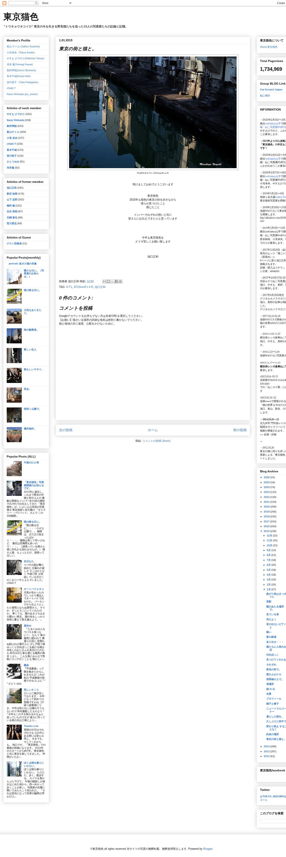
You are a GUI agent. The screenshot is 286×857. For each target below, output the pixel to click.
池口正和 (100, 287)
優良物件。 (30, 428)
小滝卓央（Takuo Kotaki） (21, 52)
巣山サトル (13, 131)
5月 (269, 569)
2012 (267, 756)
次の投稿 (65, 430)
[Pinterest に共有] (120, 281)
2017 (267, 521)
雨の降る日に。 (32, 290)
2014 (267, 746)
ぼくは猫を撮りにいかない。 (34, 764)
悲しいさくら (31, 689)
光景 (268, 693)
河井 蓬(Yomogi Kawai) (20, 64)
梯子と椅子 (272, 703)
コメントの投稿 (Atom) (156, 440)
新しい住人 (30, 349)
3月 (269, 579)
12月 (270, 535)
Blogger (207, 848)
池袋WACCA (267, 210)
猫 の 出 (270, 689)
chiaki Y (11, 88)
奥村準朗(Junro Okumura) (21, 70)
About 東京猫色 (268, 46)
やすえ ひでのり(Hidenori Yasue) (25, 58)
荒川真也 (12, 223)
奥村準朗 (12, 126)
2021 (267, 501)
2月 (269, 584)
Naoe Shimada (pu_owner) (22, 94)
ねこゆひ (265, 95)
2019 (267, 511)
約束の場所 (272, 734)
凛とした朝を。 (275, 716)
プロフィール (273, 698)
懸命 (26, 665)
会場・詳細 (268, 434)
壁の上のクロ (273, 674)
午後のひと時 (31, 462)
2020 (267, 506)
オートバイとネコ (34, 589)
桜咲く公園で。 (32, 408)
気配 (268, 601)
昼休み (27, 625)
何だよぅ (271, 619)
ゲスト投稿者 (14, 243)
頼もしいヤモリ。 (34, 369)
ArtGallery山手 (273, 231)
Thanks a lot (31, 726)
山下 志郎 (12, 199)
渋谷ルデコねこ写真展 (272, 281)
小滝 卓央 (12, 138)
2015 (267, 531)
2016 (267, 526)
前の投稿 (240, 430)
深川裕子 (12, 155)
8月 (269, 555)
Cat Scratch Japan (271, 89)
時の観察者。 (31, 329)
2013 (267, 751)
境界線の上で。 (275, 679)
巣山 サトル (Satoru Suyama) (23, 46)
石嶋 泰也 (12, 217)
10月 (270, 545)
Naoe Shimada (15, 120)
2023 (267, 492)
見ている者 (272, 614)
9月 (269, 550)
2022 (267, 497)
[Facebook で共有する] (116, 281)
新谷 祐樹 (12, 193)
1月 (269, 589)
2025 (267, 482)
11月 (270, 540)
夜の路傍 (271, 636)
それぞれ (271, 664)
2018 (267, 516)
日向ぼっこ (272, 654)
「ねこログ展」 (274, 387)
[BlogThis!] (108, 281)
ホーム (153, 430)
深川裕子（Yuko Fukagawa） (23, 82)
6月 (269, 564)
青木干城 (12, 149)
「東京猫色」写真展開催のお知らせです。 (34, 485)
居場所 (270, 684)
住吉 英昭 (12, 211)
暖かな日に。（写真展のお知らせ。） (34, 273)
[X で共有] (112, 281)
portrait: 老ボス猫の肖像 (23, 263)
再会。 (27, 389)
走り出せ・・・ (275, 641)
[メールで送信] (104, 281)
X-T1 (69, 287)
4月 (269, 574)
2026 (267, 477)
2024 (267, 487)
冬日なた (29, 561)
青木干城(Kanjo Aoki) (19, 76)
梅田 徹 (11, 205)
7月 (269, 560)
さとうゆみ (13, 161)
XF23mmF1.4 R (83, 287)
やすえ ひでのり (16, 114)
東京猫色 (21, 17)
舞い (268, 632)
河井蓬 (10, 167)
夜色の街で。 (273, 669)
